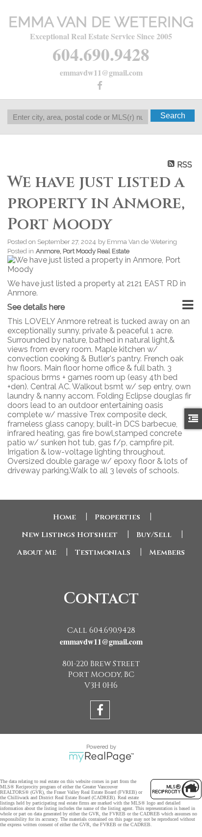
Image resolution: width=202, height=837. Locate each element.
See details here (36, 307)
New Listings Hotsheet (70, 535)
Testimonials (102, 552)
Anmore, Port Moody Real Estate (82, 251)
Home (64, 517)
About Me (36, 552)
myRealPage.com (101, 757)
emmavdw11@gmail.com (101, 72)
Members (167, 552)
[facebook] (101, 86)
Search (172, 115)
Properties (117, 517)
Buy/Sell (154, 535)
